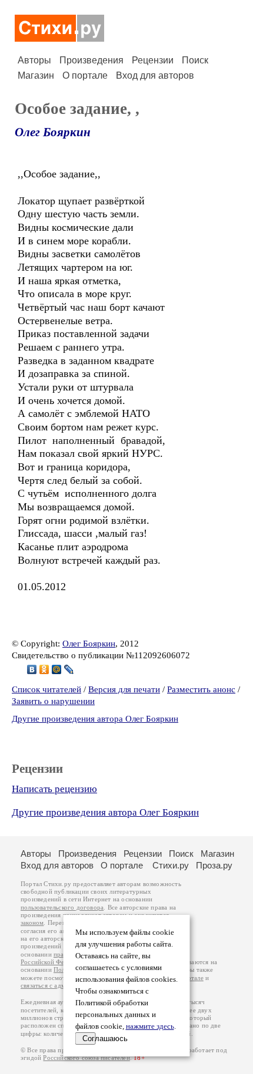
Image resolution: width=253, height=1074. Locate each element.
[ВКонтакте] (32, 669)
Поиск (195, 60)
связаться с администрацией (62, 985)
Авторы (34, 60)
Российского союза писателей (86, 1058)
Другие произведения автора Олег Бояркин (95, 718)
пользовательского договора (62, 907)
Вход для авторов (155, 75)
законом (32, 923)
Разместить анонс (201, 689)
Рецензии (153, 60)
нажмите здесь (150, 1026)
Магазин (36, 75)
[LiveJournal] (69, 669)
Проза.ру (214, 865)
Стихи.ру (170, 865)
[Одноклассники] (44, 669)
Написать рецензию (54, 788)
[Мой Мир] (57, 669)
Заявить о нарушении (53, 701)
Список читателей (46, 689)
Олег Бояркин (53, 132)
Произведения (91, 60)
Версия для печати (124, 689)
